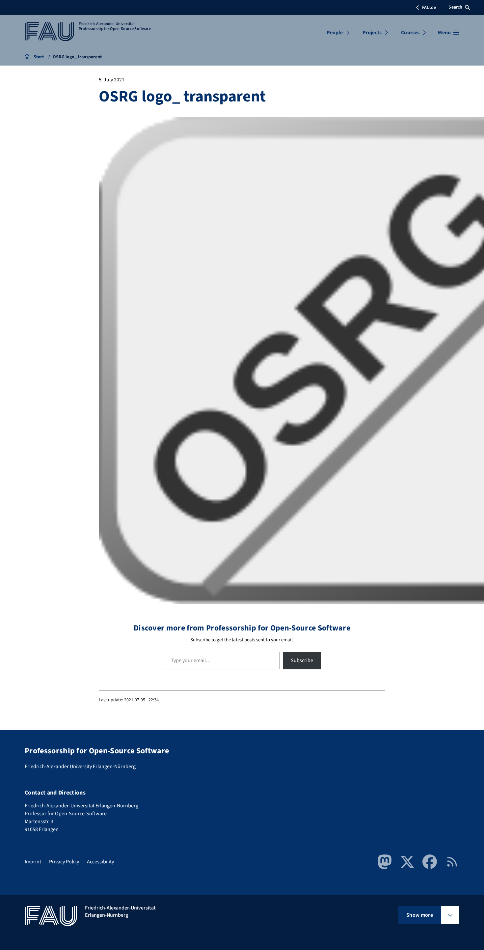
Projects (372, 32)
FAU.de (429, 7)
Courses (410, 32)
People (335, 32)
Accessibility (100, 861)
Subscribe (302, 660)
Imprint (33, 861)
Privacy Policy (64, 861)
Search (455, 7)
